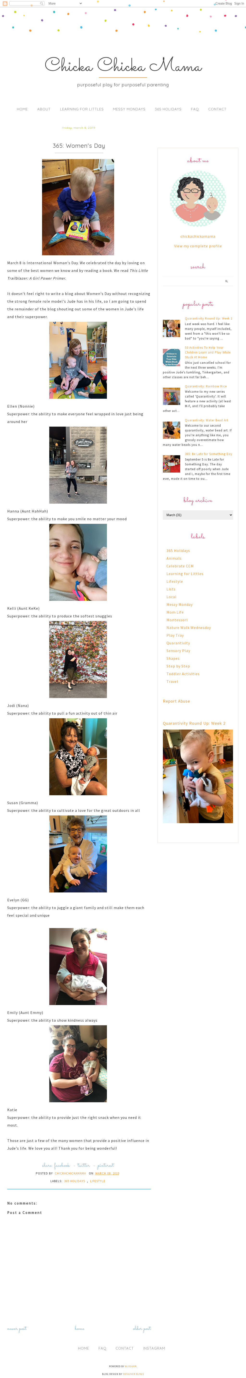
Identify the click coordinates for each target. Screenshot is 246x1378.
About (44, 109)
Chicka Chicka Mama (123, 67)
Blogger (130, 1366)
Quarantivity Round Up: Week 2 (208, 318)
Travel (172, 681)
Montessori (177, 619)
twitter (84, 1166)
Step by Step (178, 666)
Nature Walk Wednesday (188, 627)
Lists (171, 589)
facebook (62, 1166)
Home (22, 109)
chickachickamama (197, 236)
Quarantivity (178, 643)
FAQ (195, 109)
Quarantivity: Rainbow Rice (206, 386)
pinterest (106, 1166)
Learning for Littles (82, 109)
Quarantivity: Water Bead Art (206, 420)
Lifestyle (97, 1181)
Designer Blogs (133, 1374)
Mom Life (175, 612)
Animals (174, 558)
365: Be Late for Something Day (208, 454)
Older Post (142, 1329)
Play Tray (175, 635)
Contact (217, 109)
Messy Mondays (129, 109)
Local (171, 596)
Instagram (154, 1348)
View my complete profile (198, 246)
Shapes (173, 658)
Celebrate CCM (180, 566)
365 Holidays (168, 109)
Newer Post (16, 1329)
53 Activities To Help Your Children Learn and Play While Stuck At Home (208, 352)
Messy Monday (179, 604)
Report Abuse (176, 701)
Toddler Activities (183, 673)
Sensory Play (178, 650)
